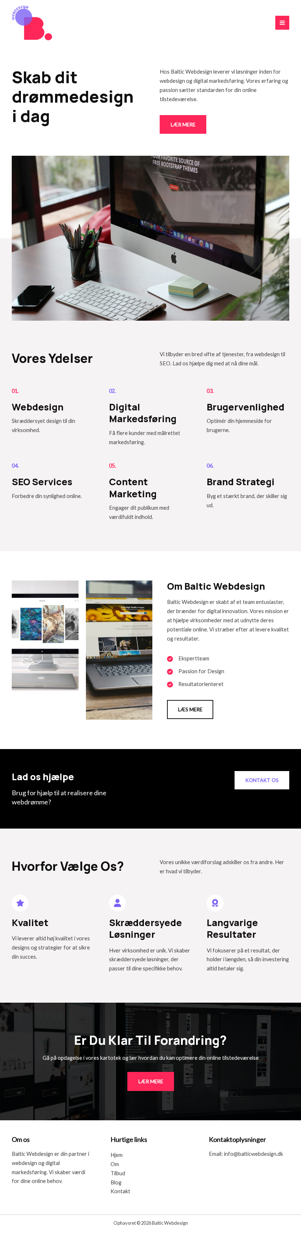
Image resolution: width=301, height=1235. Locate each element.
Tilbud (117, 1173)
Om (114, 1164)
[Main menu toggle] (282, 23)
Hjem (116, 1155)
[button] (190, 709)
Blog (116, 1182)
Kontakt (120, 1191)
